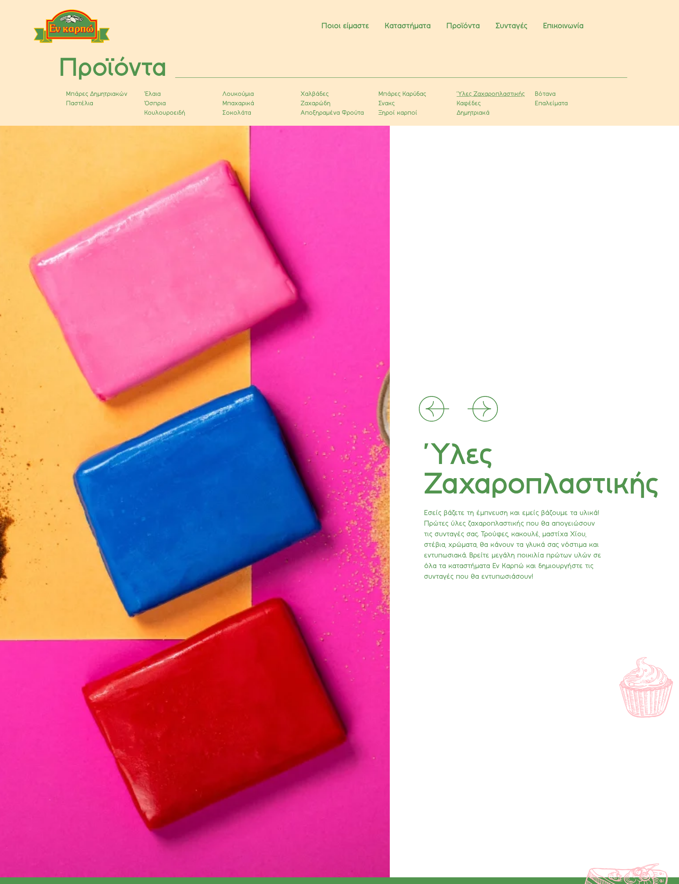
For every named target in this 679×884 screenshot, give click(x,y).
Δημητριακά (473, 113)
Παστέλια (79, 103)
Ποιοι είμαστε (345, 26)
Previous (437, 401)
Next (460, 401)
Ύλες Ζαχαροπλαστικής (491, 94)
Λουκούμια (238, 94)
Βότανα (545, 94)
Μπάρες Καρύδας (402, 94)
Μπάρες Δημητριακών (96, 94)
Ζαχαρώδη (315, 103)
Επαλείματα (551, 103)
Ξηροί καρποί (397, 113)
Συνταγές (511, 26)
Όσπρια (155, 103)
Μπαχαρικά (238, 103)
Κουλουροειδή (164, 113)
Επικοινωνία (563, 26)
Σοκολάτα (236, 113)
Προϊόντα (463, 26)
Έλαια (152, 94)
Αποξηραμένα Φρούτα (332, 113)
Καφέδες (469, 103)
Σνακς (386, 103)
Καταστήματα (408, 26)
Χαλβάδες (314, 94)
